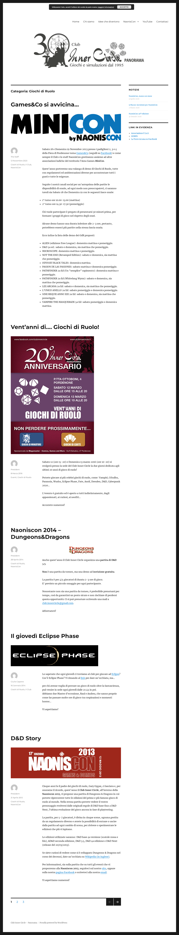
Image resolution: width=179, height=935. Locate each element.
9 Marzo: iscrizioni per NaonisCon (143, 105)
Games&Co (82, 153)
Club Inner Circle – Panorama (24, 923)
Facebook (106, 153)
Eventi (14, 477)
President (15, 469)
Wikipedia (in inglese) (97, 856)
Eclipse (115, 674)
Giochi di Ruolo (18, 164)
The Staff (15, 157)
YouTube (147, 21)
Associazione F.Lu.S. (140, 133)
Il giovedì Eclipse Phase (45, 635)
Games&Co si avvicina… (45, 104)
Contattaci (162, 21)
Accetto (124, 7)
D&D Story (26, 738)
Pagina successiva (117, 905)
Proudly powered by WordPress (53, 923)
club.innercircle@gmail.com (57, 603)
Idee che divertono (108, 21)
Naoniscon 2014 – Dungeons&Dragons (40, 533)
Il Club (28, 164)
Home (75, 21)
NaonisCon (129, 21)
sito (104, 868)
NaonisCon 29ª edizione (139, 114)
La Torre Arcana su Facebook (144, 139)
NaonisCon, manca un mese (140, 96)
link (83, 678)
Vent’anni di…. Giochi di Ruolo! (55, 327)
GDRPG (134, 136)
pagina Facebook (65, 872)
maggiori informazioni (106, 7)
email (103, 872)
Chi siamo (88, 21)
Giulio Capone (17, 681)
